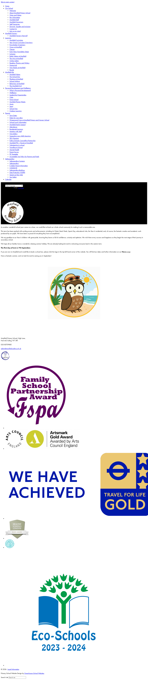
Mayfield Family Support (18, 124)
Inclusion (12, 54)
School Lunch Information (18, 122)
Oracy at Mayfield (16, 47)
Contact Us (13, 29)
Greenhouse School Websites (34, 673)
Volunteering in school (17, 145)
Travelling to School (16, 147)
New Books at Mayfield (17, 67)
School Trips (14, 109)
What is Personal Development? (20, 90)
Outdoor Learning (15, 111)
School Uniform (15, 81)
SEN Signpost (14, 138)
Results (12, 70)
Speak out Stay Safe (16, 175)
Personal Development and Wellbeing (18, 88)
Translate (21, 188)
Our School (9, 8)
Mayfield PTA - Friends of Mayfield (21, 143)
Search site (4, 677)
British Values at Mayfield (18, 56)
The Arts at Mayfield (16, 58)
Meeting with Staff (16, 131)
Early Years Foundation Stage (19, 52)
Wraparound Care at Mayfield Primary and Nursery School (29, 120)
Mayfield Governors (16, 22)
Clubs (11, 97)
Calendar (8, 179)
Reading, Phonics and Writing (19, 63)
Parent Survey (14, 152)
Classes (12, 49)
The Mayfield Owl (16, 86)
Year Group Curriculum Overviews (21, 42)
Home (7, 6)
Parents (7, 113)
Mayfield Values (15, 74)
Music (12, 104)
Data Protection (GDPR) (17, 172)
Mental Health (14, 150)
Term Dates (13, 115)
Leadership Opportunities (18, 95)
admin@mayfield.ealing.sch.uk (11, 348)
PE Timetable (14, 154)
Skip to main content (7, 2)
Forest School (14, 99)
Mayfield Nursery (11, 33)
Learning (8, 38)
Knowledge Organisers (17, 45)
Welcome (13, 10)
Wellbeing (13, 93)
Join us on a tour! (15, 31)
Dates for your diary (16, 118)
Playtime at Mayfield (16, 79)
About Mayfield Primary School (20, 13)
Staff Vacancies (15, 24)
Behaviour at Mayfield (17, 83)
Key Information (15, 17)
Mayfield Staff (14, 20)
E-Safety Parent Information (19, 166)
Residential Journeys (16, 129)
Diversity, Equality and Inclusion (20, 26)
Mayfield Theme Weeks (17, 102)
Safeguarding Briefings (17, 170)
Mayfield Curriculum (16, 40)
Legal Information (13, 669)
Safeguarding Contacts (17, 161)
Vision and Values (15, 15)
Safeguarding (9, 159)
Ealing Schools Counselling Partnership (22, 140)
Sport (11, 106)
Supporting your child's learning (20, 136)
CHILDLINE (13, 168)
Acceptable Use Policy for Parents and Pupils (24, 156)
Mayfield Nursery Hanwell (18, 36)
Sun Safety (13, 177)
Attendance (13, 127)
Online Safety (14, 61)
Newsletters (13, 134)
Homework (13, 65)
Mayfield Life (9, 72)
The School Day (15, 77)
